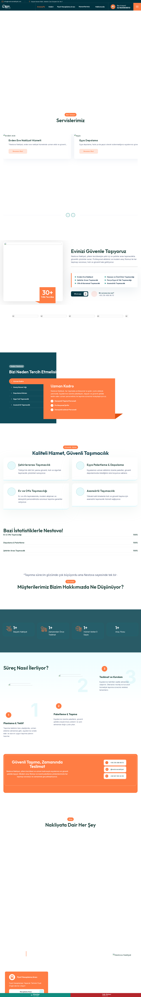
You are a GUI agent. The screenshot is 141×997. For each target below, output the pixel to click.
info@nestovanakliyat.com (12, 1)
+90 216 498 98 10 (106, 295)
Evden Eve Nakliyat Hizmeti (25, 140)
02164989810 (123, 8)
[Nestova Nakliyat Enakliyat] (122, 955)
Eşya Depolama (88, 140)
